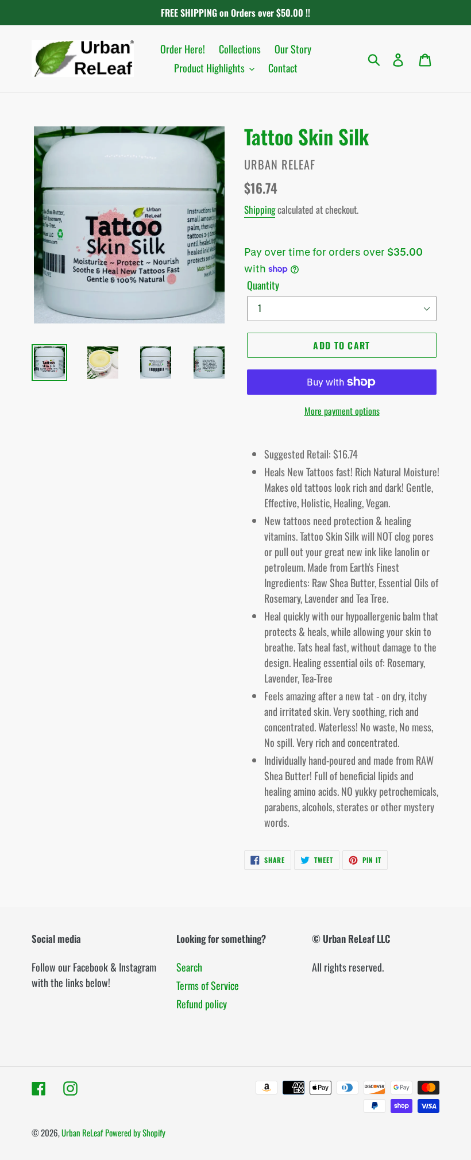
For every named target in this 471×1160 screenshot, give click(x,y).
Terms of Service (207, 985)
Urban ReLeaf (82, 1132)
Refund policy (201, 1003)
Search (189, 966)
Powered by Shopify (135, 1132)
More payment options (342, 411)
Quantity (263, 285)
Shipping (259, 209)
